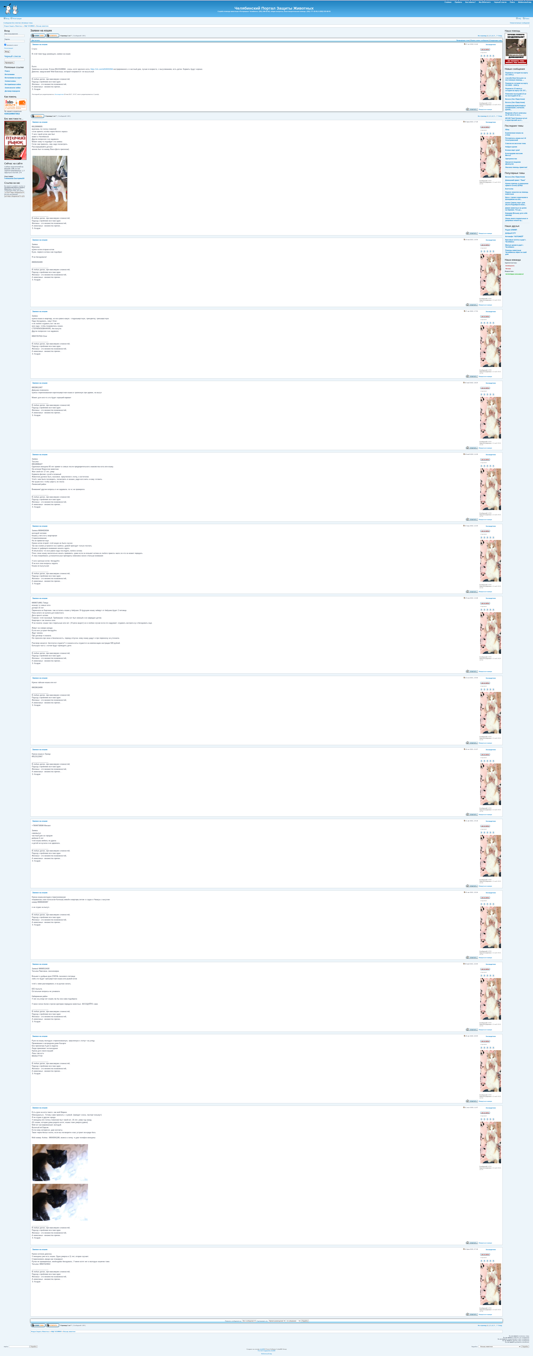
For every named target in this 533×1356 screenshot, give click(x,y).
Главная (448, 2)
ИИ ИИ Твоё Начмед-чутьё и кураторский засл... (516, 119)
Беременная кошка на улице (514, 134)
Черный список (500, 2)
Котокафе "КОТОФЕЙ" (514, 236)
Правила (458, 2)
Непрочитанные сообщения (520, 23)
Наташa (508, 268)
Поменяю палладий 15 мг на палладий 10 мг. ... (515, 95)
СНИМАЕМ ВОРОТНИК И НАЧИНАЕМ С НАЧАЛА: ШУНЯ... (515, 108)
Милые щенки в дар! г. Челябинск (514, 246)
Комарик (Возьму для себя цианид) (516, 214)
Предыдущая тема (462, 40)
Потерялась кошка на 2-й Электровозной (515, 139)
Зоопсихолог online (13, 88)
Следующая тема (496, 40)
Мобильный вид (524, 2)
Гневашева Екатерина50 (14, 178)
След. (500, 35)
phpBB (262, 1349)
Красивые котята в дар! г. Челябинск (515, 241)
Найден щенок (511, 147)
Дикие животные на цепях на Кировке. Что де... (516, 209)
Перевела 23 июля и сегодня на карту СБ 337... (516, 89)
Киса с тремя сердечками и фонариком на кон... (516, 198)
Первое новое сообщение (479, 40)
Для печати (36, 40)
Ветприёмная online (13, 84)
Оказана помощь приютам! (516, 167)
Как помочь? (470, 2)
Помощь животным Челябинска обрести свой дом (515, 252)
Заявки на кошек (41, 30)
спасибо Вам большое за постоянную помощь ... (515, 79)
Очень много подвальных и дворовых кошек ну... (516, 219)
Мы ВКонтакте (485, 2)
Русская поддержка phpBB (266, 1350)
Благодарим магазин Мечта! (514, 154)
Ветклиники (9, 74)
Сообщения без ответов (11, 23)
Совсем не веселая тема (515, 143)
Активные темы (27, 23)
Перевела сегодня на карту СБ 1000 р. (516, 74)
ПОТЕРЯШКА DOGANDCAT (515, 274)
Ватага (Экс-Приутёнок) (515, 99)
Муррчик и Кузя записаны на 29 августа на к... (515, 114)
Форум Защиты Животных (13, 26)
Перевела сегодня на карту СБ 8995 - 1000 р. (516, 84)
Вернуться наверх (485, 109)
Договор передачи (12, 91)
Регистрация (17, 18)
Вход (7, 18)
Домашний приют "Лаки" (515, 180)
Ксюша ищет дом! (512, 150)
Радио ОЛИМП (511, 230)
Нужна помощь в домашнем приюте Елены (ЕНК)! (516, 184)
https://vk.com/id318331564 (101, 69)
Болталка (509, 189)
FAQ (519, 18)
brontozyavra (510, 265)
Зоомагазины (10, 81)
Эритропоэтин (511, 159)
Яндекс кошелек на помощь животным (516, 193)
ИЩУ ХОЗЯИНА (29, 26)
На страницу (482, 35)
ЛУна (507, 130)
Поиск (512, 2)
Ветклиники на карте (13, 78)
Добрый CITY (510, 233)
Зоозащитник (59, 94)
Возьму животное (42, 26)
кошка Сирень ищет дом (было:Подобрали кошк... (515, 204)
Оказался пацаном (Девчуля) (513, 163)
